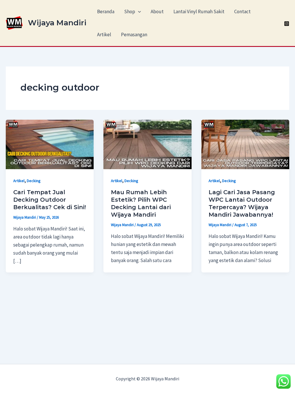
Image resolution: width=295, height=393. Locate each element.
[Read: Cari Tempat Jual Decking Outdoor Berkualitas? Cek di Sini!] (50, 144)
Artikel (104, 34)
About (157, 11)
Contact (242, 11)
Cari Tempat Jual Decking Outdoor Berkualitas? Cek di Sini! (49, 200)
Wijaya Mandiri (57, 22)
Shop (129, 11)
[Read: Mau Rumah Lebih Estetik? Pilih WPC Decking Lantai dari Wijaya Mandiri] (147, 144)
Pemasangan (134, 34)
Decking (34, 180)
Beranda (105, 11)
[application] (138, 11)
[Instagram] (286, 23)
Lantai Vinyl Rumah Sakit (198, 11)
